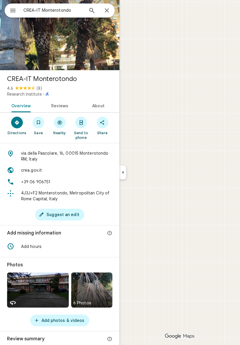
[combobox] (53, 10)
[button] (59, 246)
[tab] (20, 105)
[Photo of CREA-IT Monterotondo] (59, 35)
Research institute (24, 94)
